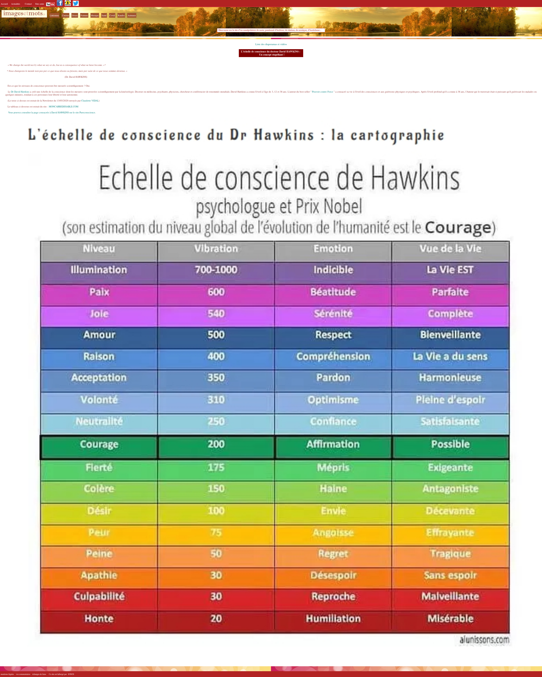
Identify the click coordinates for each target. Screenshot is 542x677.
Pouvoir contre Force (322, 91)
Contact (28, 3)
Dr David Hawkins (20, 91)
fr (44, 14)
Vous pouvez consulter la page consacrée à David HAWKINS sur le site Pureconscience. (52, 112)
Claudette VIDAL (90, 100)
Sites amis (39, 3)
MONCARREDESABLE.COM (63, 106)
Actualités (16, 3)
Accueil (5, 3)
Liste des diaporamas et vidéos (271, 44)
